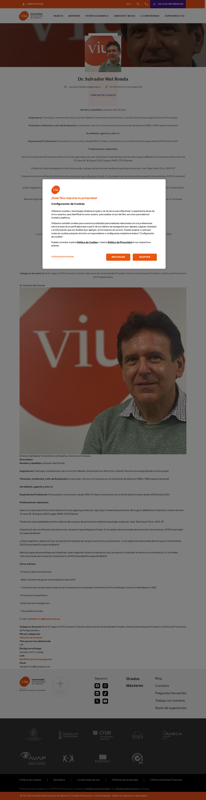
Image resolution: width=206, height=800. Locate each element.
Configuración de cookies (62, 256)
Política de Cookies (87, 242)
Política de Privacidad (120, 242)
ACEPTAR (144, 257)
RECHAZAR (118, 257)
